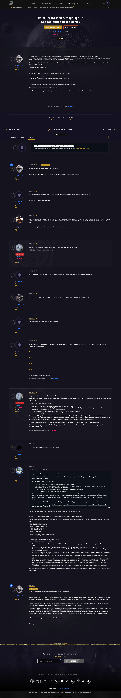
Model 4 (31, 369)
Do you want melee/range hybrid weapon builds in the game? (55, 146)
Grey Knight (58, 31)
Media (87, 3)
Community (73, 3)
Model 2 (31, 357)
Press (41, 674)
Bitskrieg (55, 378)
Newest (13, 137)
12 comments (60, 135)
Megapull (56, 34)
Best (31, 137)
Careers (59, 3)
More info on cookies (67, 694)
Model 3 (31, 363)
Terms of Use (51, 674)
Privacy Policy (64, 674)
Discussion (70, 27)
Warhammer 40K (53, 27)
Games (34, 3)
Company (46, 3)
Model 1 (31, 352)
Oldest (23, 137)
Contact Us (77, 674)
